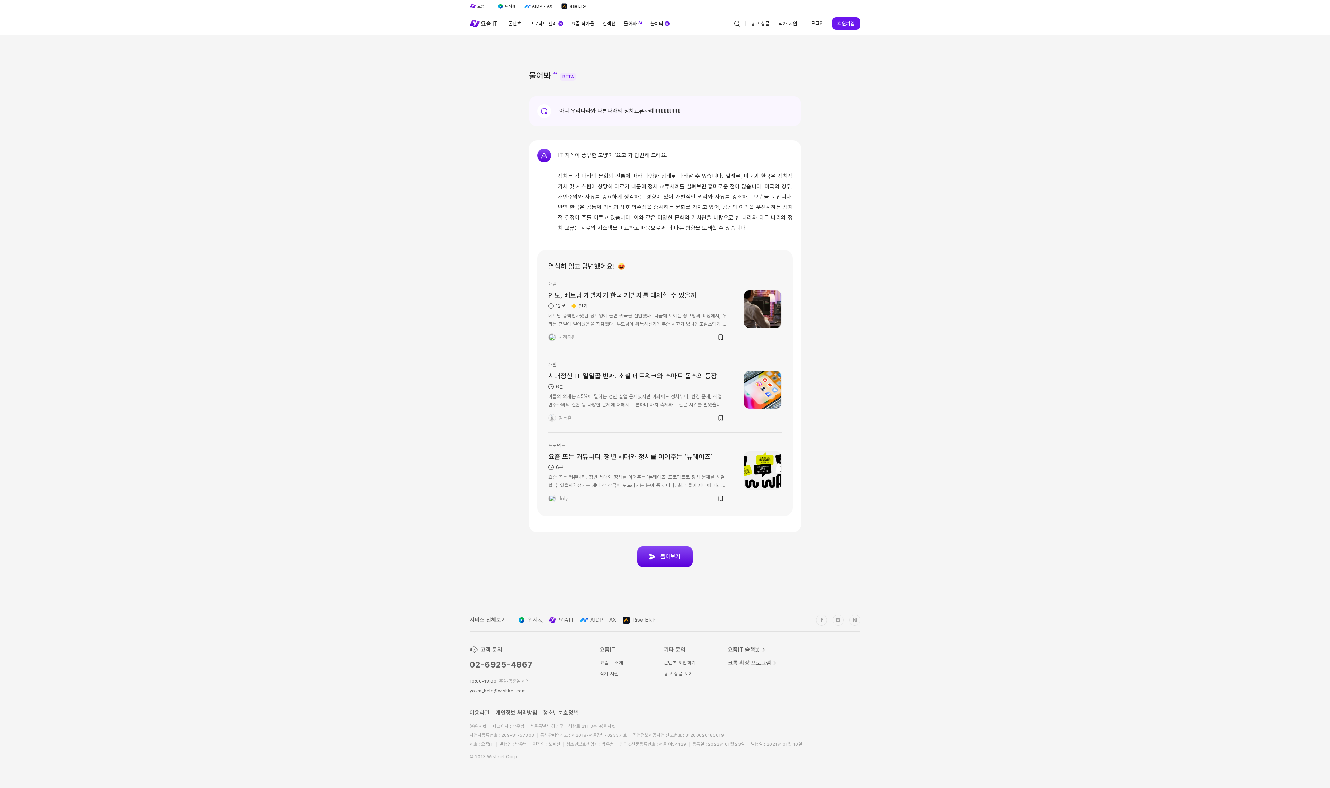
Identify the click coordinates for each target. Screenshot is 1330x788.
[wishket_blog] (838, 620)
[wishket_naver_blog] (854, 620)
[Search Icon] (737, 23)
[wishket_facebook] (821, 620)
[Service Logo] (483, 23)
